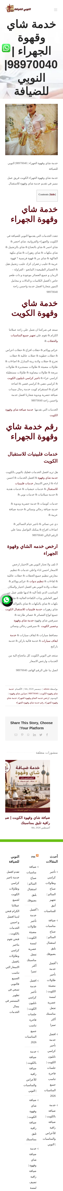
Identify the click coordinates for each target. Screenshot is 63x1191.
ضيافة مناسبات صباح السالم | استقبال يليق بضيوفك (31, 883)
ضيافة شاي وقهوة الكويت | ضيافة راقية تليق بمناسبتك (23, 786)
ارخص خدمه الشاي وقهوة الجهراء (33, 698)
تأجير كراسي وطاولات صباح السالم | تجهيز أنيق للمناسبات (51, 891)
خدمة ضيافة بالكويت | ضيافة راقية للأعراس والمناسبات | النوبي (31, 1071)
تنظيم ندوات (36, 581)
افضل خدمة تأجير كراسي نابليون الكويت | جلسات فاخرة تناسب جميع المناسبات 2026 (31, 1011)
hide (52, 194)
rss (33, 856)
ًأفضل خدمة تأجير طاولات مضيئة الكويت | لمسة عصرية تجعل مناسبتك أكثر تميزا (31, 940)
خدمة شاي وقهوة (48, 477)
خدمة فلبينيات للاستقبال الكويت (23, 609)
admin (47, 689)
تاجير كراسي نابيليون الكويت (23, 378)
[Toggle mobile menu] (56, 10)
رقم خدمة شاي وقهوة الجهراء (30, 702)
